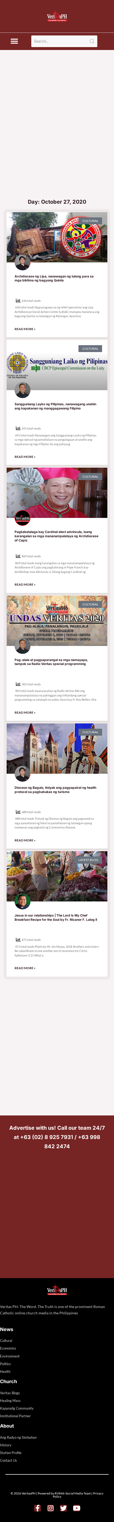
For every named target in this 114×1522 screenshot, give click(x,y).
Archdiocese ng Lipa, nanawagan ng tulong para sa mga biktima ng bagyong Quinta (54, 278)
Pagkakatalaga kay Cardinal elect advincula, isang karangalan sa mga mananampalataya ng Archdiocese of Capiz (56, 536)
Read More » (25, 329)
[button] (14, 41)
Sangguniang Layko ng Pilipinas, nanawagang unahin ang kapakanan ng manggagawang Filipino (55, 406)
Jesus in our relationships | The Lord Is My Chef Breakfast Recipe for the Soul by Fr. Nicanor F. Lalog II (56, 917)
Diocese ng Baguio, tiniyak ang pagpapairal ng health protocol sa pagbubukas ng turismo (55, 790)
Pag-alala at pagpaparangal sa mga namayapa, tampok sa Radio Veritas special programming (51, 662)
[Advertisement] (57, 136)
